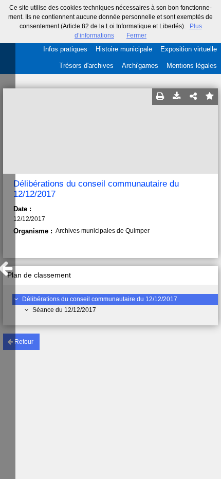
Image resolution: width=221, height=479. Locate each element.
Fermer (136, 35)
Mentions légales (192, 65)
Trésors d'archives (86, 65)
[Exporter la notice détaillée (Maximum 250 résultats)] (177, 96)
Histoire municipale (124, 49)
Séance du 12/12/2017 (64, 310)
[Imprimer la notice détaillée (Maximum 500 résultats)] (160, 96)
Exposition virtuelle (188, 49)
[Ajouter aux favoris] (209, 96)
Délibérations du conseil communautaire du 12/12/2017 (99, 299)
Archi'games (140, 65)
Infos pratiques (65, 49)
